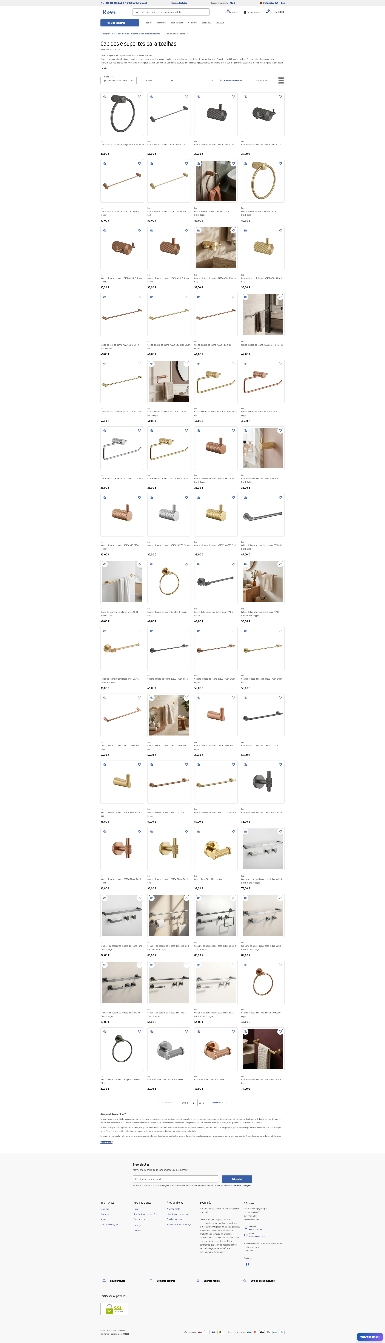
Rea (101, 141)
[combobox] (118, 80)
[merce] (126, 1334)
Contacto (220, 22)
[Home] (108, 12)
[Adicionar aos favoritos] (140, 97)
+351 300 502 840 (113, 3)
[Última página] (226, 1103)
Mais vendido (177, 22)
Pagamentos (139, 1219)
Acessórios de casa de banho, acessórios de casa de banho (138, 34)
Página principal (106, 34)
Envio (136, 1209)
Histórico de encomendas (178, 1214)
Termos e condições (109, 1224)
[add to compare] (105, 97)
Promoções (192, 22)
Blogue (103, 1219)
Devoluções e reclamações (145, 1214)
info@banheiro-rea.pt (137, 3)
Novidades (161, 22)
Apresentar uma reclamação (179, 1224)
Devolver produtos (175, 1219)
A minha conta (173, 1209)
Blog (283, 3)
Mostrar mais (106, 1141)
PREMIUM (148, 22)
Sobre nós (206, 22)
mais (104, 68)
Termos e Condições (242, 1185)
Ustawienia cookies (370, 1336)
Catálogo (137, 1225)
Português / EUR (270, 3)
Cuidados (137, 1230)
